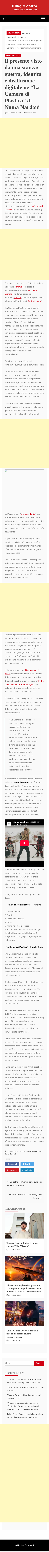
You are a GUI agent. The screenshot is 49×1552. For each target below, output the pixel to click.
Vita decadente (28, 514)
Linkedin (28, 1170)
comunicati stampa (12, 55)
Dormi (19, 286)
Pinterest (12, 1170)
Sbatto (17, 297)
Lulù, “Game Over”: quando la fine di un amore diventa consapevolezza (22, 1333)
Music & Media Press (34, 1151)
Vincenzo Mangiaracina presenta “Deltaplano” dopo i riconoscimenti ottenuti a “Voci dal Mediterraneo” (24, 1288)
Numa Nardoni (10, 1154)
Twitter (28, 1164)
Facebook (12, 1164)
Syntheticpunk (34, 301)
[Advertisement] (24, 143)
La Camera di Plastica (16, 1151)
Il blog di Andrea (24, 5)
